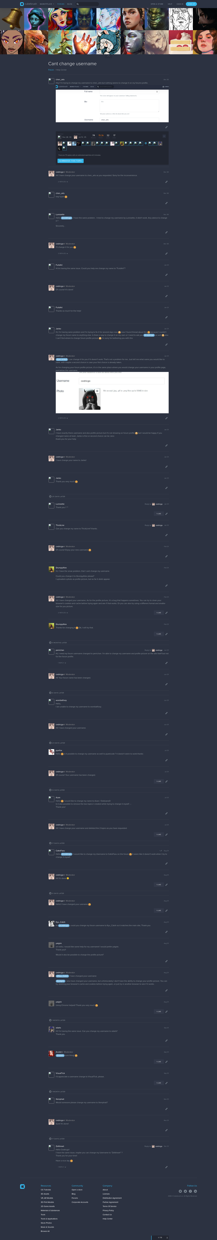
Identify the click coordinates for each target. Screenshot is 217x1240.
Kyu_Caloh (60, 922)
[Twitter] (185, 1191)
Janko (58, 329)
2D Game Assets (48, 1206)
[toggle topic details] (164, 136)
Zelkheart (60, 1146)
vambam (128, 23)
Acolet (59, 1052)
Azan (58, 798)
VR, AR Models (47, 1198)
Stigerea (152, 47)
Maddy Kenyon (106, 47)
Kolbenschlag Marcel (60, 47)
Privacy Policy (108, 1210)
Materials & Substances (50, 1210)
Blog (69, 4)
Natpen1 (7, 23)
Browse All (45, 1231)
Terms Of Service (109, 1206)
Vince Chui (153, 23)
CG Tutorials (46, 1190)
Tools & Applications (49, 1219)
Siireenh (200, 23)
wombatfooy (61, 700)
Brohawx (79, 23)
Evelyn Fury (56, 23)
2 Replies (62, 182)
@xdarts (60, 1055)
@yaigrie (60, 981)
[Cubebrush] (22, 1187)
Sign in (180, 4)
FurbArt (59, 265)
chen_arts (60, 80)
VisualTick (60, 1073)
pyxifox (59, 750)
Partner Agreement (110, 1202)
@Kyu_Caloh (62, 976)
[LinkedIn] (195, 1191)
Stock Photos (46, 1223)
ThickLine (60, 525)
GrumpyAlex (61, 568)
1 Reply (61, 663)
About (105, 1190)
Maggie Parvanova (180, 47)
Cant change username (72, 63)
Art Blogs (7, 25)
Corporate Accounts (80, 1202)
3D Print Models (47, 1202)
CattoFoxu (60, 851)
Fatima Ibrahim (202, 47)
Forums (60, 4)
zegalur (31, 23)
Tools (43, 1215)
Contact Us (107, 1215)
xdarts (58, 1028)
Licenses (106, 1194)
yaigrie (59, 943)
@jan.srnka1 (62, 359)
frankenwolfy (33, 47)
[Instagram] (180, 1191)
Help (170, 4)
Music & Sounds (47, 1227)
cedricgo (59, 172)
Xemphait (60, 1099)
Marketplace (46, 4)
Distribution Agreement (112, 1198)
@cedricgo (66, 218)
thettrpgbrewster (82, 47)
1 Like (159, 514)
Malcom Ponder (10, 47)
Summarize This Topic (70, 161)
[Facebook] (190, 1191)
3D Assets (45, 1194)
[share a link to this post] (166, 127)
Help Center (108, 1219)
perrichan (60, 650)
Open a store (157, 4)
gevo (175, 23)
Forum (51, 70)
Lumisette (60, 214)
